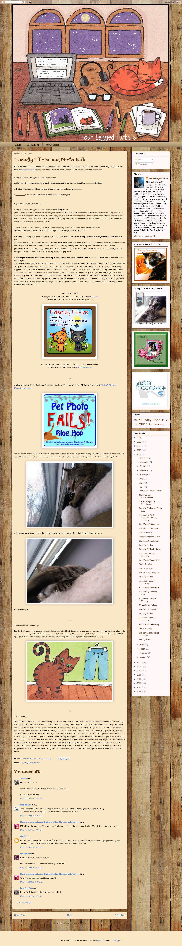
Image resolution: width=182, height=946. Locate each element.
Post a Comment (24, 902)
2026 (139, 438)
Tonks (156, 424)
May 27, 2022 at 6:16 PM (30, 847)
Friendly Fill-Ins (146, 545)
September (144, 470)
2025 (139, 442)
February (143, 653)
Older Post (120, 915)
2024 (139, 446)
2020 (139, 666)
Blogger (117, 940)
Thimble (139, 424)
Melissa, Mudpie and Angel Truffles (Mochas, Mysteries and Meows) (49, 822)
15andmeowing (27, 169)
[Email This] (59, 758)
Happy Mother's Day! (148, 605)
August (142, 474)
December (144, 458)
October (143, 466)
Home (18, 145)
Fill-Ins (37, 762)
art (22, 762)
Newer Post (19, 915)
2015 (139, 687)
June (141, 483)
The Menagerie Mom (158, 178)
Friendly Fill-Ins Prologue (150, 549)
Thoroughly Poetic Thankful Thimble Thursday (147, 517)
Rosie (165, 420)
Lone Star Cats (26, 888)
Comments (142, 164)
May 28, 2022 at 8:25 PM (31, 896)
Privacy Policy (52, 145)
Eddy (30, 762)
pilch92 (23, 836)
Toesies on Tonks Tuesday (150, 490)
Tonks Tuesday (145, 564)
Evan (156, 420)
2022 (139, 454)
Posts (139, 159)
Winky (162, 424)
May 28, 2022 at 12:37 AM (31, 882)
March (142, 649)
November (144, 462)
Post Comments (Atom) (75, 923)
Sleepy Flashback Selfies (149, 537)
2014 (139, 691)
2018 (139, 675)
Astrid (138, 420)
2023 (139, 450)
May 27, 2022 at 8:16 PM (30, 867)
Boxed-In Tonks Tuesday (149, 528)
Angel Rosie (33, 145)
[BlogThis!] (61, 758)
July (141, 479)
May (141, 487)
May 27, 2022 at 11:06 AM (31, 815)
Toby (149, 424)
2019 (139, 671)
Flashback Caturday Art (149, 541)
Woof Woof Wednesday (149, 524)
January (143, 657)
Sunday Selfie (145, 639)
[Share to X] (64, 758)
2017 (139, 679)
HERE (95, 296)
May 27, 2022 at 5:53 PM (30, 830)
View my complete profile (145, 236)
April (141, 645)
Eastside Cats (25, 804)
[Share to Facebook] (66, 758)
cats (25, 762)
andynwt (98, 940)
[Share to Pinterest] (69, 758)
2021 (139, 662)
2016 (139, 683)
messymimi (25, 853)
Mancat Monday (146, 532)
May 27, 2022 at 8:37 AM (31, 798)
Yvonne (23, 778)
